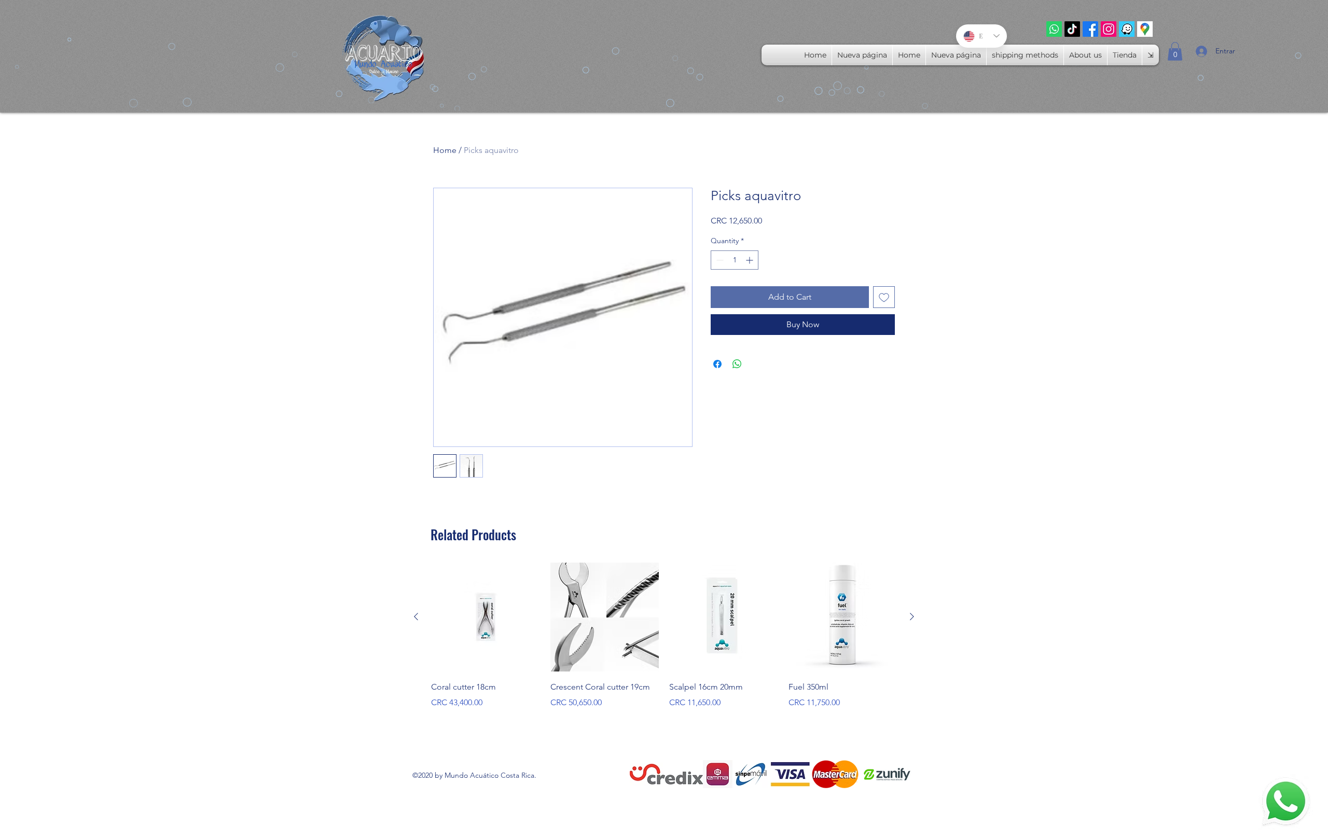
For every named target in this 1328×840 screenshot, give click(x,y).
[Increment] (750, 260)
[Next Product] (912, 616)
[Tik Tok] (1072, 29)
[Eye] (1286, 802)
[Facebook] (1090, 29)
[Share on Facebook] (717, 364)
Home (445, 150)
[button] (1175, 51)
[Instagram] (1108, 29)
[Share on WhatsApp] (737, 364)
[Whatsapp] (1054, 29)
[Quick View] (485, 617)
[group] (664, 635)
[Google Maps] (1145, 29)
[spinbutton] (734, 260)
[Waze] (1127, 29)
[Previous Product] (416, 616)
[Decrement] (718, 260)
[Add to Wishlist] (884, 297)
